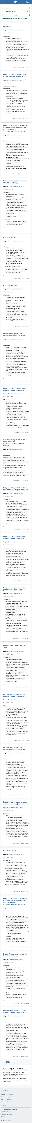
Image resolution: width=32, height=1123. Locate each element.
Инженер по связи (10, 285)
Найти (16, 15)
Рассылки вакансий (6, 1099)
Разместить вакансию (6, 1114)
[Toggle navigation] (3, 2)
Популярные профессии (7, 1096)
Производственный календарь (9, 1109)
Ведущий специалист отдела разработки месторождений (14, 589)
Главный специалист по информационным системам (14, 334)
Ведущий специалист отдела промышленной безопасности (15, 75)
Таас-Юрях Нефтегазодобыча (15, 30)
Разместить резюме (6, 1111)
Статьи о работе (5, 1102)
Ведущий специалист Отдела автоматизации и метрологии (14, 389)
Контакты (3, 1116)
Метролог (7, 26)
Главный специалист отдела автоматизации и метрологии (14, 695)
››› (14, 1062)
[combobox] (23, 11)
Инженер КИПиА (9, 237)
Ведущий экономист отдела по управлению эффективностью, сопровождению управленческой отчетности (15, 128)
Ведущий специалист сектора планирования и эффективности (15, 489)
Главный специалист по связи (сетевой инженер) (15, 182)
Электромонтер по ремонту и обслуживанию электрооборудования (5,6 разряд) (14, 442)
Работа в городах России (7, 1094)
